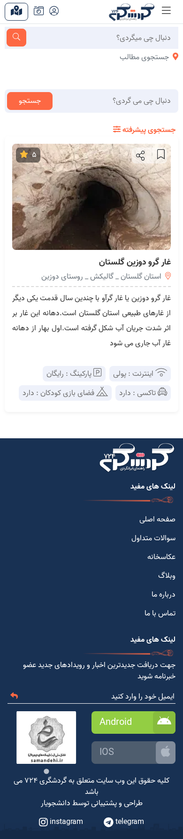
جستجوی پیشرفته (148, 130)
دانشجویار (55, 803)
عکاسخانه (161, 557)
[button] (139, 155)
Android (115, 722)
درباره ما (163, 595)
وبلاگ (166, 576)
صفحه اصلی (157, 519)
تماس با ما (160, 613)
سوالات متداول (153, 538)
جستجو (30, 101)
